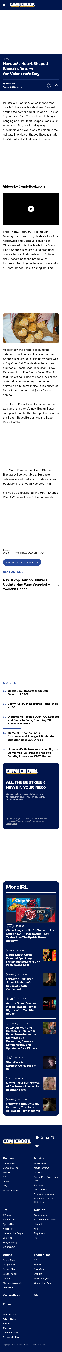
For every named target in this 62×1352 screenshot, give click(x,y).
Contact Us (9, 1314)
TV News (7, 1214)
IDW (5, 1186)
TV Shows (12, 1023)
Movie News (40, 1163)
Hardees (23, 553)
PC (35, 1237)
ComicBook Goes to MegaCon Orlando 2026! (28, 692)
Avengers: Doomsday (45, 1193)
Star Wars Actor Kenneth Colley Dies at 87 (21, 1066)
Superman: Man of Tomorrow (43, 1200)
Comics (8, 1158)
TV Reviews (9, 1219)
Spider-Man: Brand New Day (46, 1178)
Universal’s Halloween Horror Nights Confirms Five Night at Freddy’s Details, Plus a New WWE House (33, 753)
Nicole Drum (10, 83)
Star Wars (39, 1269)
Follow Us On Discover (21, 562)
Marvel (6, 1172)
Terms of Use (21, 821)
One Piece (8, 1287)
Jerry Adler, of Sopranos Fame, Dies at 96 (33, 705)
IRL (6, 58)
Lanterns (7, 1237)
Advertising (10, 1319)
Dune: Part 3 (40, 1189)
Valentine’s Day (36, 553)
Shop (37, 1295)
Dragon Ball (9, 1264)
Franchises (42, 1255)
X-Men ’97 (8, 1228)
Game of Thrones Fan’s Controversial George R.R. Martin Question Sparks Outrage (31, 736)
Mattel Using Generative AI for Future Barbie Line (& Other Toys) (23, 1086)
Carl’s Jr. (8, 553)
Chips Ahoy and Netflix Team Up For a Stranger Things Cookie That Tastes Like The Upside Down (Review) (30, 935)
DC (4, 1176)
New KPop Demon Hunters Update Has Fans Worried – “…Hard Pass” (26, 584)
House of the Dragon (13, 1233)
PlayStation (39, 1233)
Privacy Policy (11, 823)
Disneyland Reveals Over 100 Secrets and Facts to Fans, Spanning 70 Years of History (33, 720)
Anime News (9, 1260)
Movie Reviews (41, 1167)
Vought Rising (10, 1242)
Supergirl (38, 1172)
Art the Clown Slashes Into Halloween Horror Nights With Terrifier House (21, 1008)
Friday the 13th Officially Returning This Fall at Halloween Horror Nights (23, 1107)
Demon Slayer (10, 1269)
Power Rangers (42, 1278)
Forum (8, 1304)
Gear (9, 926)
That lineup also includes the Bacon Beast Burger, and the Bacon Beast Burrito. (31, 417)
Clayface (38, 1184)
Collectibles (11, 1295)
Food (16, 553)
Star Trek (38, 1273)
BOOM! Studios (11, 1190)
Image (6, 1181)
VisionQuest (9, 1246)
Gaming (39, 1210)
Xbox (36, 1228)
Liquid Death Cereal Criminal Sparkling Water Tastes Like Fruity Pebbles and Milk (23, 960)
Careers (8, 1328)
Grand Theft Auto (43, 1282)
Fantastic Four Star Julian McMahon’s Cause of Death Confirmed (19, 984)
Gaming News (41, 1214)
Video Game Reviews (45, 1219)
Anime (7, 1255)
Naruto (6, 1278)
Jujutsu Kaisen (10, 1273)
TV (5, 1210)
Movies (11, 974)
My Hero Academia (12, 1282)
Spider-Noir (8, 1224)
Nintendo (38, 1224)
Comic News (9, 1163)
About (6, 1323)
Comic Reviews (10, 1167)
